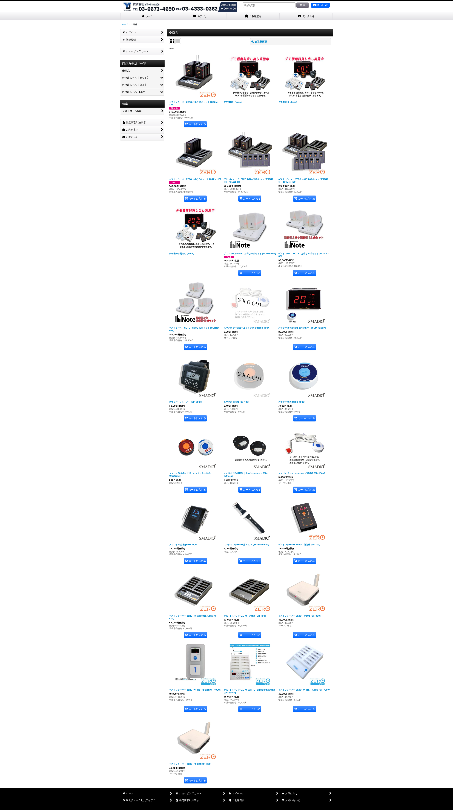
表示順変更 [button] (261, 41)
